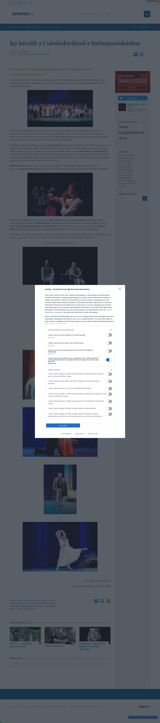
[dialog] (80, 361)
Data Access (79, 434)
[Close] (120, 289)
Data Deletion (67, 434)
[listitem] (80, 330)
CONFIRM (63, 425)
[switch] (109, 335)
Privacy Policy (93, 434)
